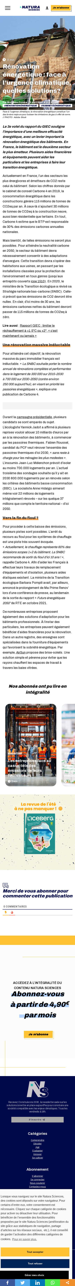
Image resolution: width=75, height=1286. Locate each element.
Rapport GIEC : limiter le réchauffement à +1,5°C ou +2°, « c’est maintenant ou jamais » (30, 331)
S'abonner (37, 1176)
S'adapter (15, 753)
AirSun (21, 652)
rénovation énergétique (21, 105)
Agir (38, 1147)
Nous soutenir (37, 1183)
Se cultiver (37, 1157)
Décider (37, 1143)
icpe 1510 (38, 281)
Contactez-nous (37, 1186)
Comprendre (37, 1140)
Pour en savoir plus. (24, 1239)
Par (15, 102)
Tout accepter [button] (35, 1251)
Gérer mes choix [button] (34, 1275)
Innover (37, 1154)
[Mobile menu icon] (6, 8)
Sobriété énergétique (56, 105)
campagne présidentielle (34, 417)
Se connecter (37, 1179)
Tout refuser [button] (35, 1263)
